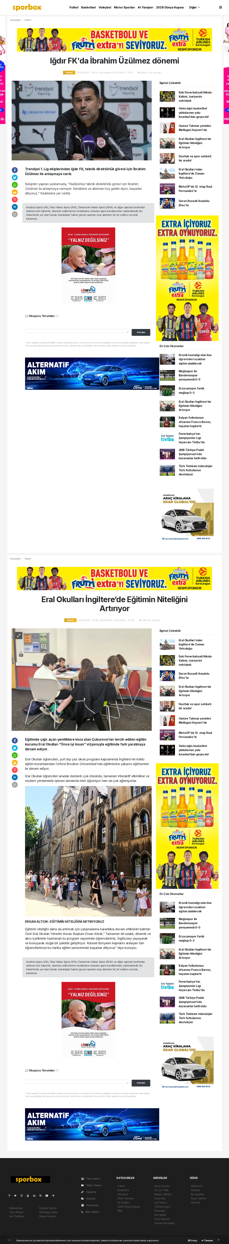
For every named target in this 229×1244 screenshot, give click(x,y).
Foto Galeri (93, 1178)
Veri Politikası (16, 1216)
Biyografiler (197, 1194)
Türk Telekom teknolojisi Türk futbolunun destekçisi (195, 470)
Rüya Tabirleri (199, 1198)
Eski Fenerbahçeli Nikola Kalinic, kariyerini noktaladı (195, 97)
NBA (120, 1210)
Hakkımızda (15, 1208)
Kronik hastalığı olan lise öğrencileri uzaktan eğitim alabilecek (195, 359)
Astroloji (195, 1202)
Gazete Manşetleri (164, 1223)
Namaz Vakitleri (163, 1194)
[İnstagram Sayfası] (23, 1195)
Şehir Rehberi (162, 1219)
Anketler (195, 1190)
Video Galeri (93, 1185)
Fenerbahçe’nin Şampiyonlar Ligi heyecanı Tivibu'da (192, 438)
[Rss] (42, 1195)
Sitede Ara (197, 1185)
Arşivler (91, 1198)
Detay (193, 1240)
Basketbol (88, 7)
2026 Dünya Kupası (170, 7)
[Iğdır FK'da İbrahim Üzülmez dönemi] (82, 120)
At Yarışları (145, 7)
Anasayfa (15, 19)
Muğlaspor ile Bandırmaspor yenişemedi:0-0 (189, 375)
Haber (28, 558)
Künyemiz (92, 1205)
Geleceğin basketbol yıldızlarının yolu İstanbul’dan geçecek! (194, 113)
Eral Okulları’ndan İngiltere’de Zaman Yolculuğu (191, 174)
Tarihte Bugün (162, 1206)
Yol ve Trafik (161, 1190)
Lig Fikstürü (160, 1202)
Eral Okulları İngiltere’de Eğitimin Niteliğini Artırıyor (195, 143)
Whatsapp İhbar (48, 1212)
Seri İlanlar (160, 1214)
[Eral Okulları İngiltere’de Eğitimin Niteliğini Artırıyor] (82, 679)
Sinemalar (159, 1210)
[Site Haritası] (48, 1195)
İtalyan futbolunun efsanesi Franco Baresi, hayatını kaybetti (195, 422)
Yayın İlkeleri (16, 1212)
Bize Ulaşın (92, 1211)
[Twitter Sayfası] (16, 1195)
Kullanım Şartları (48, 1208)
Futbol (73, 7)
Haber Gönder (47, 1216)
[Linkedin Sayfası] (35, 1195)
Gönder (141, 332)
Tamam (208, 1240)
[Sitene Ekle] (54, 1195)
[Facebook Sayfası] (11, 1195)
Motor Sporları (124, 7)
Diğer (193, 7)
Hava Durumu (162, 1185)
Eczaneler (160, 1198)
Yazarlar (90, 1191)
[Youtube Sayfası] (29, 1195)
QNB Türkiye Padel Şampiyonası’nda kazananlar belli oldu (192, 454)
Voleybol (105, 7)
